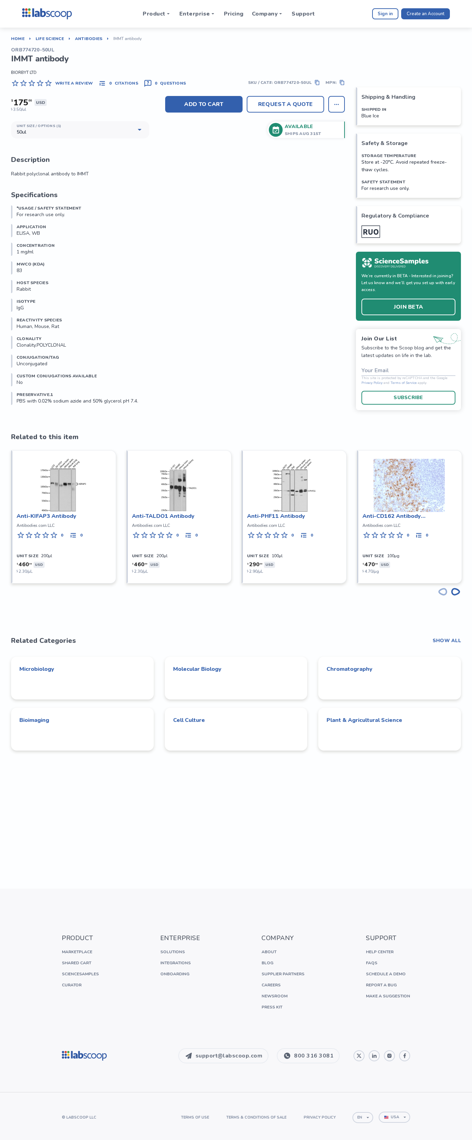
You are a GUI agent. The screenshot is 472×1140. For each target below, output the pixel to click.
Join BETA (408, 307)
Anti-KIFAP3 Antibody (46, 516)
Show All (447, 640)
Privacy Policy (372, 383)
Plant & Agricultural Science (364, 720)
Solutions (172, 952)
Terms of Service (403, 383)
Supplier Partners (283, 974)
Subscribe (408, 397)
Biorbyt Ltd (24, 72)
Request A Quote (285, 104)
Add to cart (204, 104)
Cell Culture (189, 720)
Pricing (234, 14)
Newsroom (274, 996)
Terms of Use (195, 1117)
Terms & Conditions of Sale (256, 1117)
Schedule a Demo (386, 974)
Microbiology (36, 669)
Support (303, 14)
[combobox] (362, 1117)
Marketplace (77, 952)
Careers (271, 985)
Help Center (380, 952)
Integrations (175, 963)
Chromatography (349, 669)
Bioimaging (34, 720)
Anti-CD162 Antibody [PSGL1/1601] (391, 516)
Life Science (50, 38)
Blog (267, 963)
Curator (72, 985)
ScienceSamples (80, 974)
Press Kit (272, 1007)
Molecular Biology (197, 669)
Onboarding (174, 974)
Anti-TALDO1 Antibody (163, 516)
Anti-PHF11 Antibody (276, 516)
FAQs (371, 963)
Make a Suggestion (388, 996)
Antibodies (88, 38)
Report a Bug (381, 985)
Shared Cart (76, 963)
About (269, 952)
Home (18, 38)
